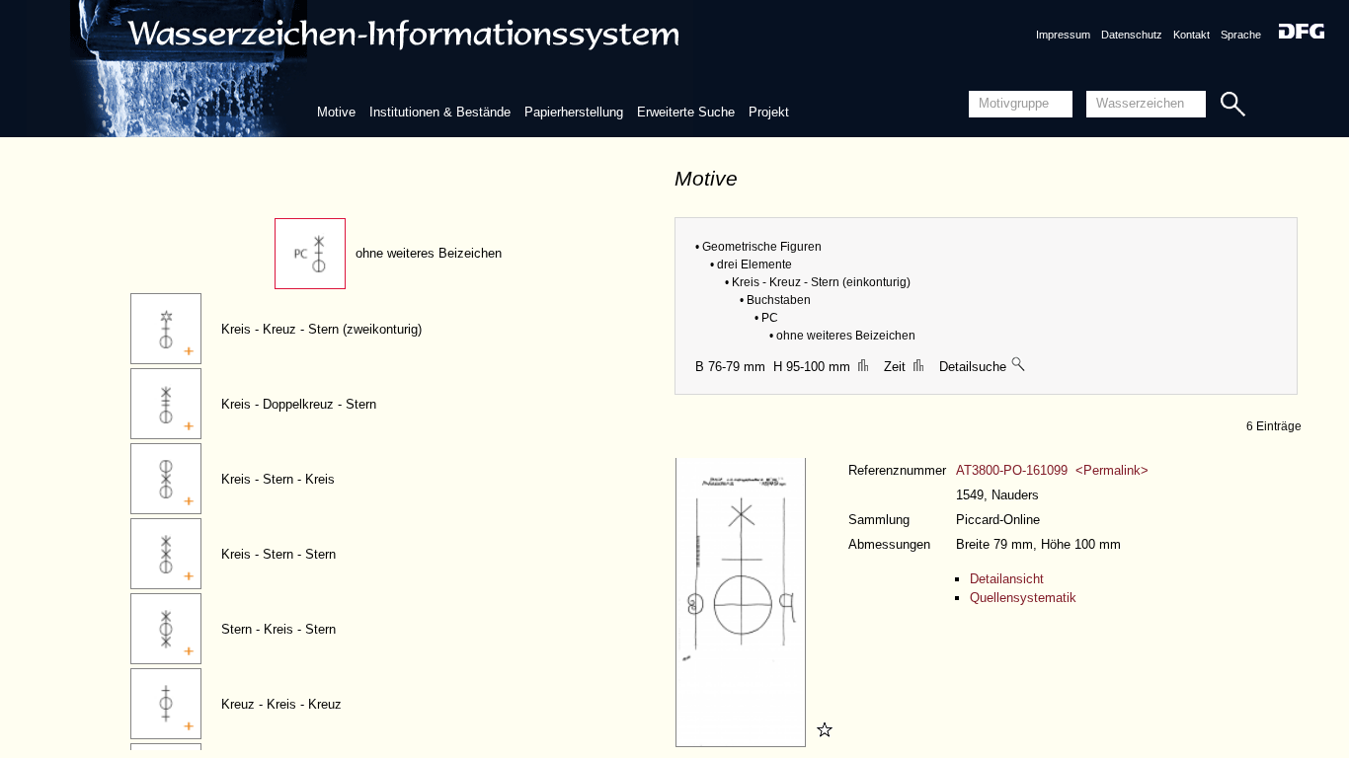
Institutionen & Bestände (440, 112)
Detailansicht (1007, 578)
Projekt (769, 112)
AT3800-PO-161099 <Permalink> (1052, 470)
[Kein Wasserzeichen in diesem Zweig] (1019, 366)
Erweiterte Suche (686, 112)
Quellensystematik (1023, 597)
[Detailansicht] (743, 742)
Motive (336, 112)
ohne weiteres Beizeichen (429, 253)
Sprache (1241, 34)
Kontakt (1191, 34)
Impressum (1063, 34)
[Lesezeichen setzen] (822, 742)
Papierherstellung (573, 112)
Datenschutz (1131, 34)
